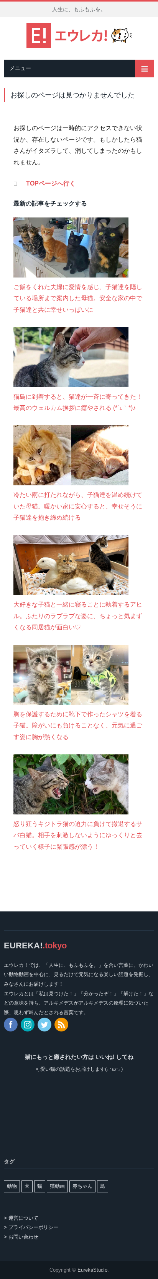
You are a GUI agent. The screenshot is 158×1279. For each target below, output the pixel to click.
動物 (12, 1186)
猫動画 (57, 1186)
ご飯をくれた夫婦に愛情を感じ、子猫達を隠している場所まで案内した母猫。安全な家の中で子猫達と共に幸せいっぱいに (77, 298)
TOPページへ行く (51, 183)
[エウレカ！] (79, 34)
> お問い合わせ (21, 1237)
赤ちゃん (82, 1186)
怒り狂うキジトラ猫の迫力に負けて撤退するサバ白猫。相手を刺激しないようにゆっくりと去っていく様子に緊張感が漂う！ (77, 835)
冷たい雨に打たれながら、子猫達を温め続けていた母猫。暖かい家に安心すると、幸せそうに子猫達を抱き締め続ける (77, 506)
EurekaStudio (92, 1270)
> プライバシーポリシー (31, 1227)
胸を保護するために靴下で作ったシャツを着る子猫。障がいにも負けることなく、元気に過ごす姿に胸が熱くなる (77, 725)
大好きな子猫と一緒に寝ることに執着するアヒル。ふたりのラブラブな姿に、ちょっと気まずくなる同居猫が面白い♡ (77, 615)
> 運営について (21, 1218)
